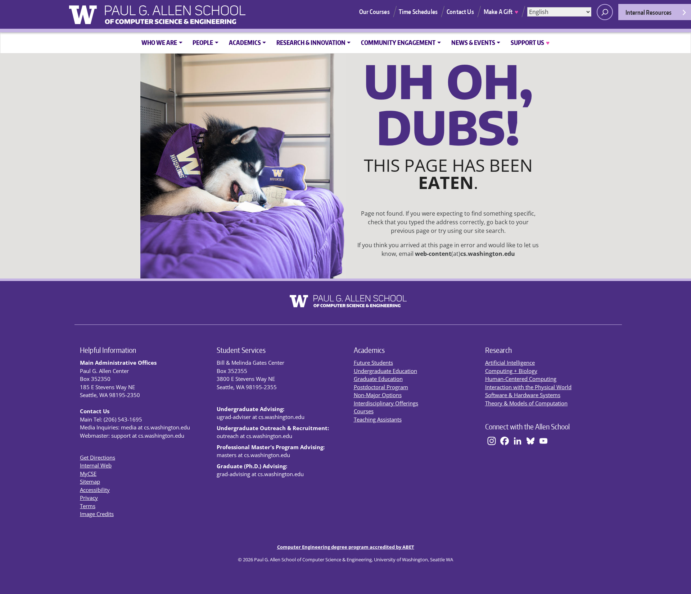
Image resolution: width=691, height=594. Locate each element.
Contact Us (460, 11)
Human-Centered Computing (520, 378)
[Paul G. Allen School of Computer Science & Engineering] (195, 12)
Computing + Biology (511, 370)
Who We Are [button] (159, 42)
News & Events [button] (473, 42)
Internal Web (96, 465)
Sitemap (90, 481)
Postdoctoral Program (381, 387)
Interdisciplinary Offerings (386, 403)
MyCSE (88, 473)
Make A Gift (501, 11)
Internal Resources (648, 12)
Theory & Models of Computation (526, 403)
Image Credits (97, 513)
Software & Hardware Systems (522, 395)
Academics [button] (245, 42)
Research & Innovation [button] (311, 42)
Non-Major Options (378, 395)
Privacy (89, 497)
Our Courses (374, 11)
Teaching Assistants (378, 419)
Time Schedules (418, 11)
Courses (364, 411)
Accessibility (95, 489)
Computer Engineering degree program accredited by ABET (345, 547)
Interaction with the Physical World (528, 387)
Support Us (530, 42)
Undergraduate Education (385, 370)
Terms (87, 506)
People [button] (203, 42)
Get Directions (97, 457)
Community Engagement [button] (398, 42)
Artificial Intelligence (510, 362)
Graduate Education (378, 378)
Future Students (373, 362)
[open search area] (605, 12)
